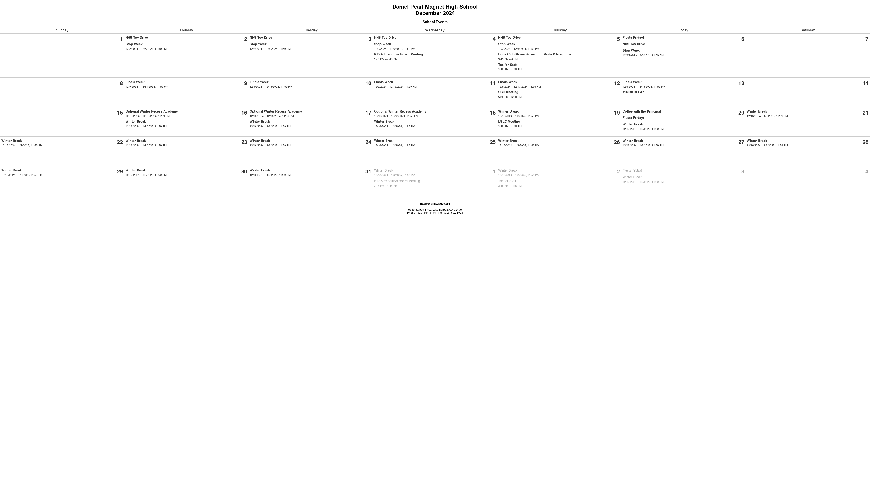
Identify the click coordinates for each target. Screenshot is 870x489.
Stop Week (134, 44)
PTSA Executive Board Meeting (398, 54)
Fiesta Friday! (633, 37)
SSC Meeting (508, 92)
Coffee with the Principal (642, 111)
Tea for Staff (507, 64)
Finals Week (135, 81)
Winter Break (136, 121)
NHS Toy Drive (137, 37)
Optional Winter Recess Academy (152, 111)
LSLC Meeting (509, 121)
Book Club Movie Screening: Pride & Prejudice (534, 54)
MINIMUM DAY (633, 92)
